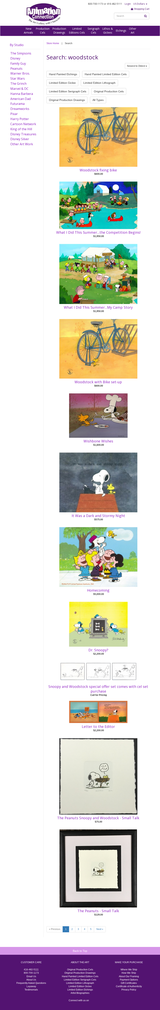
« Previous (54, 929)
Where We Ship (129, 969)
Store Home (52, 43)
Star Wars (17, 78)
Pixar (14, 114)
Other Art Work (21, 144)
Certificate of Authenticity (129, 986)
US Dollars (139, 3)
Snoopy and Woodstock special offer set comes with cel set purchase (98, 689)
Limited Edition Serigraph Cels (67, 91)
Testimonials (31, 989)
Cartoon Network (23, 124)
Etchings (121, 30)
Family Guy (18, 63)
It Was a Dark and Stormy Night (98, 515)
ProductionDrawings (59, 30)
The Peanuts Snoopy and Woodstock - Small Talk (98, 818)
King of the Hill (21, 129)
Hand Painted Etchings (63, 74)
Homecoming (98, 590)
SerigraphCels (94, 30)
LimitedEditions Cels (77, 30)
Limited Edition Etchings (80, 989)
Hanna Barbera (21, 94)
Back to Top (80, 950)
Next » (99, 929)
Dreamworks (19, 109)
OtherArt (132, 30)
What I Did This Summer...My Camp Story (98, 307)
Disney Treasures (23, 134)
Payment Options (129, 979)
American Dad (20, 99)
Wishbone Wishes (98, 441)
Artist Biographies (80, 993)
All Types (98, 100)
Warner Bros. (20, 73)
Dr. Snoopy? (98, 650)
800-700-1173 (31, 973)
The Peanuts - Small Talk (98, 910)
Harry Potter (19, 119)
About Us (31, 979)
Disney (15, 58)
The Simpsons (20, 53)
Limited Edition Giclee (62, 82)
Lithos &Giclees (107, 30)
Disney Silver (19, 139)
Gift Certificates (129, 983)
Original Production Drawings (67, 100)
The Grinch (18, 83)
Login (128, 3)
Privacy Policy (128, 989)
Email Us (31, 976)
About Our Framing (129, 976)
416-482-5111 (31, 969)
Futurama (17, 104)
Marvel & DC (19, 88)
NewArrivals (28, 30)
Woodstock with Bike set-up (98, 382)
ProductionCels (43, 30)
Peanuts (16, 68)
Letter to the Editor (98, 726)
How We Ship (129, 973)
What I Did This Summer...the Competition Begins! (98, 232)
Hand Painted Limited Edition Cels (106, 74)
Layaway (31, 986)
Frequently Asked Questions (31, 983)
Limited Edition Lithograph (99, 82)
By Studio (17, 45)
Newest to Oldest (136, 66)
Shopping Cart (141, 9)
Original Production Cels (109, 91)
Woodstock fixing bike (98, 170)
